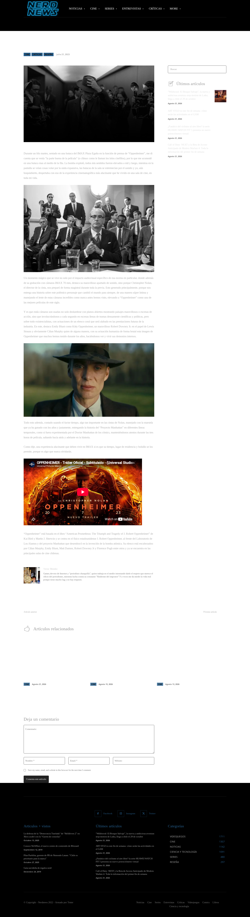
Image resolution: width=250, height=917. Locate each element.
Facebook (107, 813)
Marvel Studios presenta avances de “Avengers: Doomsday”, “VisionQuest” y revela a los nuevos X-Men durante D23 (118, 674)
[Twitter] (143, 813)
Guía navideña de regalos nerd (38, 868)
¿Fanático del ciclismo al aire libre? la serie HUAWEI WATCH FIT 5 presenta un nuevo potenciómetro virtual (189, 130)
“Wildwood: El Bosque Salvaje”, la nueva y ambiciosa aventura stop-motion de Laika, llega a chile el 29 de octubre (189, 95)
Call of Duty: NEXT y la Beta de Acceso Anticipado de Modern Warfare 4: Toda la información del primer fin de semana (188, 148)
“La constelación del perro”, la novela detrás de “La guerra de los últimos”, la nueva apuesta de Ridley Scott (184, 674)
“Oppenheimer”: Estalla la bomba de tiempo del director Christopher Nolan (180, 616)
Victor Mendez (50, 569)
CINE (27, 54)
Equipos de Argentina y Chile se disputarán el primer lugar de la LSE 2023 (60, 616)
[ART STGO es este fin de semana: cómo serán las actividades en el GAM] (220, 114)
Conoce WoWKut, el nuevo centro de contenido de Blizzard (51, 846)
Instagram (130, 813)
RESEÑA (49, 54)
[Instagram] (121, 813)
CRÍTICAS (37, 54)
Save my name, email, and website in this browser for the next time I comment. (59, 770)
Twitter (152, 813)
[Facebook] (98, 813)
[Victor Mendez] (32, 575)
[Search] (222, 69)
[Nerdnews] (42, 8)
